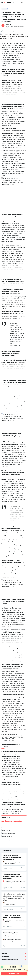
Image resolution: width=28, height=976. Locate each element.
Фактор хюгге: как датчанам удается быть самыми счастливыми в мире (12, 820)
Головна (3, 840)
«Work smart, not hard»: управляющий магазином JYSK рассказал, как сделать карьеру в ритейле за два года (13, 841)
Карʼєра (10, 840)
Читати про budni (14, 973)
